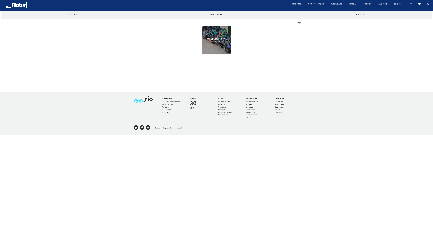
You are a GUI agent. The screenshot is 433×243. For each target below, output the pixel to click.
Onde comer (216, 15)
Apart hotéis (279, 104)
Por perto (165, 107)
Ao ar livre (222, 104)
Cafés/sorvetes (252, 102)
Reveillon (398, 4)
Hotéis (277, 110)
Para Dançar (223, 115)
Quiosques (250, 112)
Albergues (279, 102)
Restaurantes (251, 115)
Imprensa (367, 4)
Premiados (250, 110)
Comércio (222, 107)
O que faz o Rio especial (171, 102)
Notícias (353, 4)
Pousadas (278, 112)
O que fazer (73, 15)
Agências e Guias (225, 112)
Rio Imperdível (168, 104)
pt (411, 4)
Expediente (167, 128)
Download (178, 128)
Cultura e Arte (224, 102)
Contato (158, 128)
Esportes (221, 110)
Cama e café (279, 107)
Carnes (249, 104)
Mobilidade (336, 4)
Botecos (249, 107)
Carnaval (382, 4)
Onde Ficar (360, 15)
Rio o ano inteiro (316, 4)
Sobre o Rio (296, 4)
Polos (248, 117)
